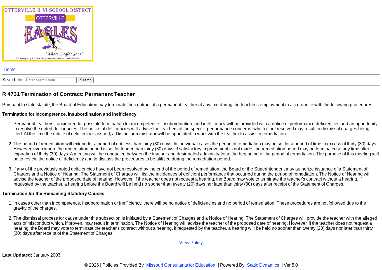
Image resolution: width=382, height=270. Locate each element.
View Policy (191, 242)
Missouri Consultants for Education (180, 265)
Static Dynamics (263, 265)
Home (10, 69)
